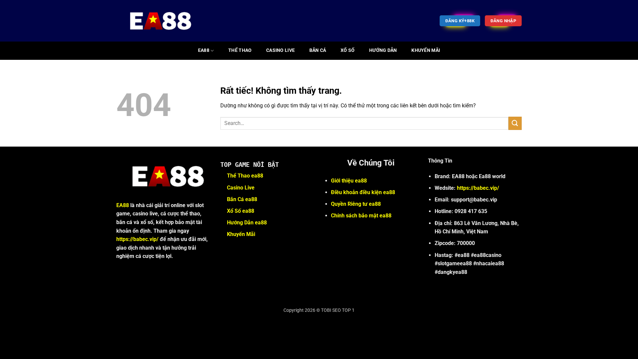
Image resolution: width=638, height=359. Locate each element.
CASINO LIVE (280, 50)
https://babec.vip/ (137, 239)
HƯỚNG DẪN (383, 50)
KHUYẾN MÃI (425, 50)
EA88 (203, 50)
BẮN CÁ (317, 50)
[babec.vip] (156, 21)
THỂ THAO (240, 50)
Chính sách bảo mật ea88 (361, 215)
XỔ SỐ (348, 50)
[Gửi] (515, 123)
